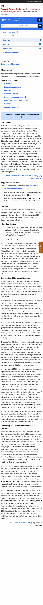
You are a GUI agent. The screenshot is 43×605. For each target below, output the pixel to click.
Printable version (10, 107)
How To (6, 44)
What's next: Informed (15, 100)
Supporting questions (12, 87)
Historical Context (11, 94)
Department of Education (10, 64)
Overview (6, 40)
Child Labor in (19, 523)
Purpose (7, 90)
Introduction (9, 84)
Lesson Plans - (9, 32)
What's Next (7, 48)
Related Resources (10, 53)
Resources (8, 104)
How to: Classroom (14, 97)
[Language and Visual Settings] (39, 20)
